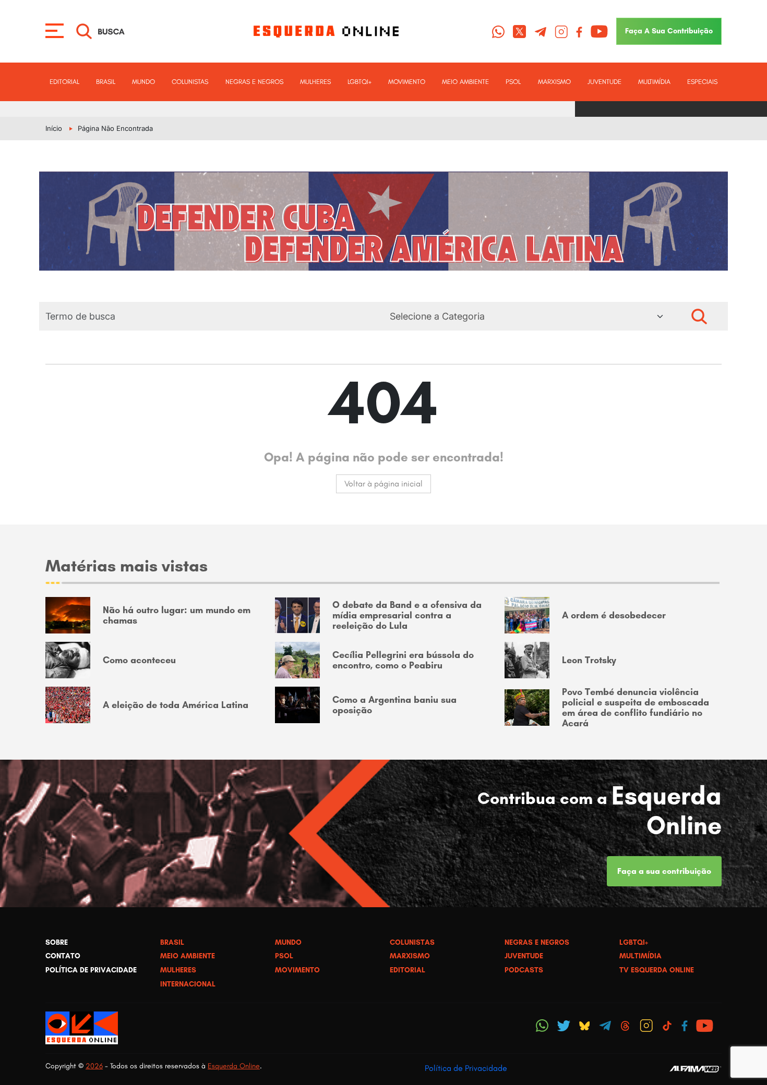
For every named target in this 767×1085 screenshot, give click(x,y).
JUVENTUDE (604, 82)
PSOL (513, 82)
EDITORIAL (64, 82)
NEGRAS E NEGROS (254, 82)
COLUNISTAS (190, 82)
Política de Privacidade (466, 1068)
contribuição (669, 30)
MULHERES (315, 82)
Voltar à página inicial (383, 484)
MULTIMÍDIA (654, 82)
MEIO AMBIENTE (465, 82)
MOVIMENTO (406, 82)
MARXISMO (554, 82)
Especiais (702, 82)
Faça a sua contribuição (664, 871)
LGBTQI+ (359, 82)
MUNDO (143, 82)
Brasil (105, 82)
